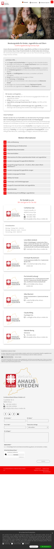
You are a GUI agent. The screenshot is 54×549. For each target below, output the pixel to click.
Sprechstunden (12, 189)
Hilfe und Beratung (13, 142)
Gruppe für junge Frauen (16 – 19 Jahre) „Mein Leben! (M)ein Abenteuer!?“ (25, 166)
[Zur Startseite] (6, 3)
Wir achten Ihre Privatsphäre (27, 532)
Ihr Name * (29, 418)
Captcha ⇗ (21, 457)
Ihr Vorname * (7, 418)
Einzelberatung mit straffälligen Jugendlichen (21, 193)
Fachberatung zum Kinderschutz (17, 146)
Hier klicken (16, 454)
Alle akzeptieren (46, 546)
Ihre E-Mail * (7, 424)
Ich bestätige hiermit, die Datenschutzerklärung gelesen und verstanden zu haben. (26, 447)
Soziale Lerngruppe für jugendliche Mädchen (20, 161)
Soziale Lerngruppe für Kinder (16, 174)
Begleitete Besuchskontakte (15, 150)
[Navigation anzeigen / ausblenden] (52, 2)
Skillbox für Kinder (13, 178)
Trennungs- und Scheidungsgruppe (18, 182)
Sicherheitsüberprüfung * (10, 450)
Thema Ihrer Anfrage (32, 424)
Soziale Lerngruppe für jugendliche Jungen (20, 170)
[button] (5, 414)
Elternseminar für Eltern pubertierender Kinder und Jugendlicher (26, 157)
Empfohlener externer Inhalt (8, 351)
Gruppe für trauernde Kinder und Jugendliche (21, 185)
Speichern (33, 546)
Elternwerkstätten (12, 153)
